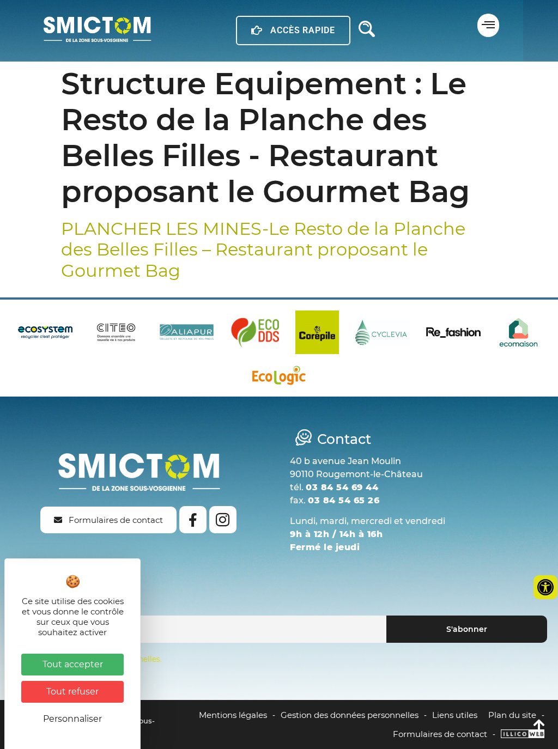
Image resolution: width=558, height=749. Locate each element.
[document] (279, 374)
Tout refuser (72, 691)
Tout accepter (73, 664)
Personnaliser (72, 719)
